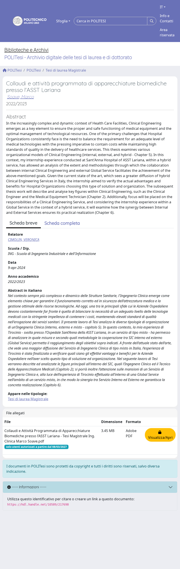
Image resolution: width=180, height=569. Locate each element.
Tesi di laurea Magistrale (66, 70)
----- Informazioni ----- (28, 487)
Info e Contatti (166, 18)
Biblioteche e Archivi (26, 50)
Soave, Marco (20, 96)
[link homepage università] (27, 21)
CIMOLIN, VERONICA (23, 239)
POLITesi (14, 70)
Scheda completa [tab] (62, 223)
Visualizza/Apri (160, 435)
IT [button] (161, 7)
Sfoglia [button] (62, 21)
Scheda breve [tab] (23, 223)
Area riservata (167, 32)
